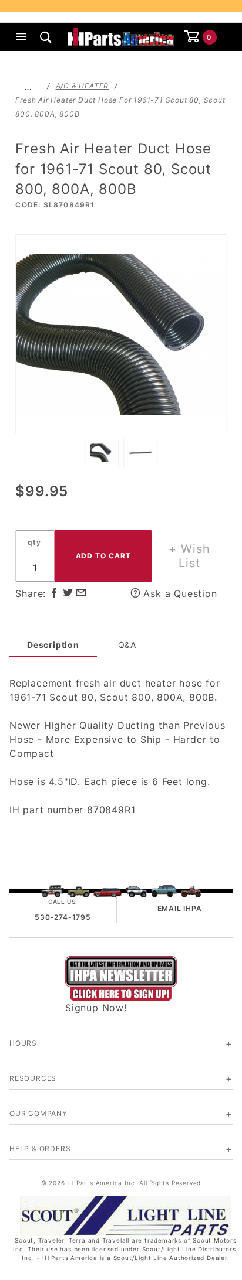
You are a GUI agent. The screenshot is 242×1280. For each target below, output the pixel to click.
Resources (32, 1078)
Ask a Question (178, 593)
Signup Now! (96, 1007)
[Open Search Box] (46, 37)
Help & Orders (39, 1148)
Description (53, 645)
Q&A (127, 645)
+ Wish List (189, 556)
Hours (23, 1043)
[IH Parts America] (121, 36)
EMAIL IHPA (179, 908)
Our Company (38, 1113)
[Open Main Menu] (21, 37)
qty (34, 542)
